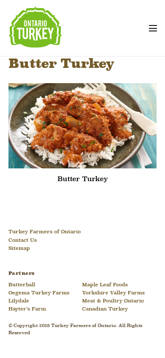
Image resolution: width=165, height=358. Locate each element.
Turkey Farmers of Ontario (44, 232)
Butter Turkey (83, 179)
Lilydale (18, 301)
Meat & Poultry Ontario (113, 301)
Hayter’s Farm (27, 309)
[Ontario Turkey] (35, 44)
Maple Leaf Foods (105, 285)
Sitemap (19, 248)
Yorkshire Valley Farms (113, 293)
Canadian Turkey (105, 309)
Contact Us (22, 240)
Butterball (21, 285)
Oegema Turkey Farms (38, 293)
